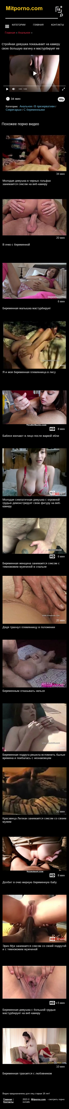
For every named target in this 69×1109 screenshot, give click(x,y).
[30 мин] (34, 942)
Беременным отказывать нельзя (24, 690)
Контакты (57, 24)
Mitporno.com (38, 1099)
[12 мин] (34, 686)
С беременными (34, 109)
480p (61, 99)
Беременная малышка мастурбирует (27, 308)
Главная (38, 24)
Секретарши (14, 109)
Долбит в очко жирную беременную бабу (30, 882)
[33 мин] (34, 750)
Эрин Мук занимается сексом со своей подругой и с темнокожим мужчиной (34, 947)
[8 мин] (34, 431)
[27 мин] (34, 495)
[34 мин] (34, 176)
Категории (18, 24)
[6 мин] (34, 304)
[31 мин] (34, 368)
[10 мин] (34, 1069)
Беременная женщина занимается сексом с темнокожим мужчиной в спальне (31, 565)
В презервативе (44, 106)
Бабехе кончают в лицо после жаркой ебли (31, 435)
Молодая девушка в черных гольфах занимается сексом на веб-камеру (27, 182)
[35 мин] (34, 814)
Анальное (26, 106)
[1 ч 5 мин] (34, 1005)
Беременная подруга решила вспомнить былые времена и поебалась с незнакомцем (34, 756)
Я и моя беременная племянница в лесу (29, 372)
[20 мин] (34, 240)
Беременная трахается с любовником (27, 1073)
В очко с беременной (16, 244)
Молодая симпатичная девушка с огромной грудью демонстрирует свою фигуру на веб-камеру (32, 503)
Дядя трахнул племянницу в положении (29, 627)
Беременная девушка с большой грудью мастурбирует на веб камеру (29, 1011)
